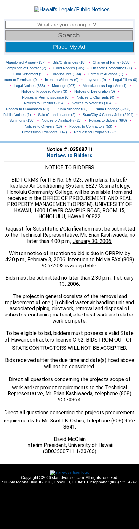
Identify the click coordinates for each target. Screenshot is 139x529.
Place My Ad (69, 47)
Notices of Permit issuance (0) (46, 97)
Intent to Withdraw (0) (62, 80)
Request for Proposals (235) (96, 132)
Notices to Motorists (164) (92, 103)
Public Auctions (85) (72, 109)
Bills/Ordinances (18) (69, 62)
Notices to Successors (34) (27, 109)
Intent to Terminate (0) (20, 80)
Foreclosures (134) (66, 74)
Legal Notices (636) (29, 86)
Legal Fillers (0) (125, 80)
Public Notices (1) (17, 115)
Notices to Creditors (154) (44, 103)
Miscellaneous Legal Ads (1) (105, 86)
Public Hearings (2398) (113, 109)
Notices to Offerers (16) (43, 126)
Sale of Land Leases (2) (57, 115)
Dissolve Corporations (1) (111, 68)
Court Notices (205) (68, 68)
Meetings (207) (64, 86)
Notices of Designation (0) (94, 91)
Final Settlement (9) (28, 74)
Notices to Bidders (69, 155)
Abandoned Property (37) (26, 62)
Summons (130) (22, 120)
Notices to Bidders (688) (108, 120)
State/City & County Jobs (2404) (108, 115)
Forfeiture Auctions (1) (105, 74)
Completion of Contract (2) (25, 68)
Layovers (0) (96, 80)
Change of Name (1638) (112, 62)
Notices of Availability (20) (62, 120)
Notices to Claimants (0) (95, 97)
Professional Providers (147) (44, 132)
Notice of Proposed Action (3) (44, 91)
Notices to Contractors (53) (90, 126)
